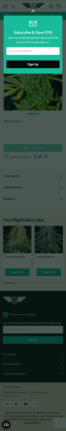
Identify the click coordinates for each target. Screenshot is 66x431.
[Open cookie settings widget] (6, 424)
